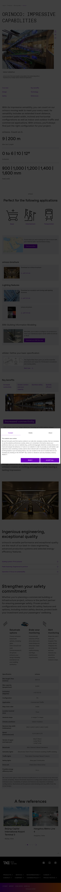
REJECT (30, 460)
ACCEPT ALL (50, 460)
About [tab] (50, 433)
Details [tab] (30, 433)
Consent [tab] (10, 433)
